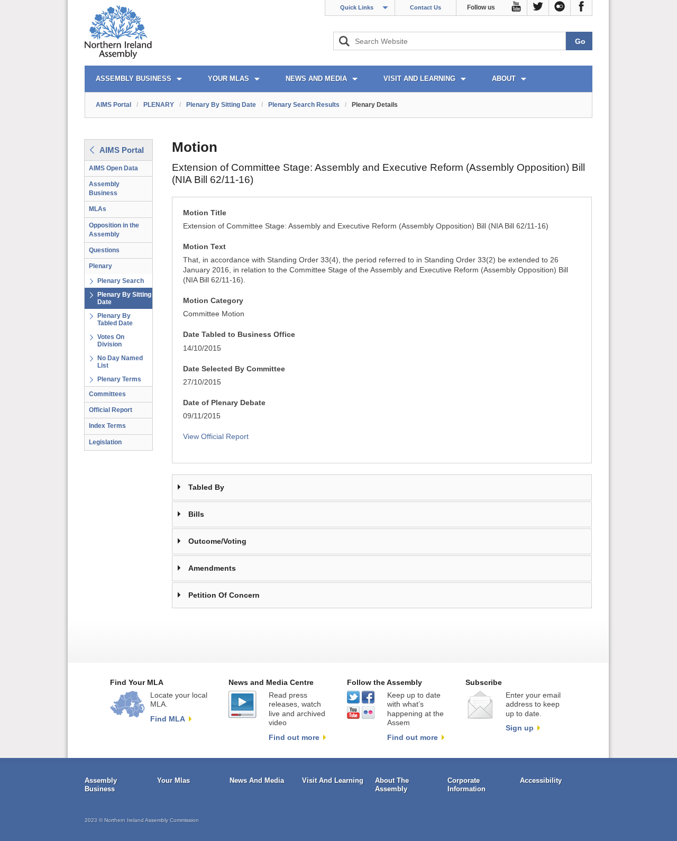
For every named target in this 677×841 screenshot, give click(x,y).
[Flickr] (560, 8)
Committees (107, 394)
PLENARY (158, 104)
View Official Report (216, 437)
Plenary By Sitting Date (221, 104)
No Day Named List (120, 361)
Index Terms (107, 425)
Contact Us (425, 7)
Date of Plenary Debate (224, 403)
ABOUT (504, 79)
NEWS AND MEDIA (316, 79)
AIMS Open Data (113, 168)
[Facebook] (581, 8)
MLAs (97, 209)
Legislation (105, 442)
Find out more (294, 737)
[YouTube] (516, 8)
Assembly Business (104, 188)
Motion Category (213, 301)
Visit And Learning (332, 780)
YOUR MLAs (228, 79)
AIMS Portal (113, 104)
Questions (104, 250)
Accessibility (541, 780)
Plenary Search (120, 281)
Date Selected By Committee (234, 369)
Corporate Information (466, 784)
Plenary (100, 266)
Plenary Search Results (304, 104)
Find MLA (167, 719)
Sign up (520, 728)
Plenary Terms (119, 379)
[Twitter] (538, 8)
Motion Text (204, 247)
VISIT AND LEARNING (419, 79)
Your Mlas (173, 780)
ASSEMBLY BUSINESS (133, 79)
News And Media (257, 780)
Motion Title (204, 213)
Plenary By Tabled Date (115, 319)
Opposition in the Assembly (114, 230)
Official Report (110, 410)
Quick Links (356, 7)
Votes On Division (110, 340)
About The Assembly (392, 784)
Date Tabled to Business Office (239, 335)
